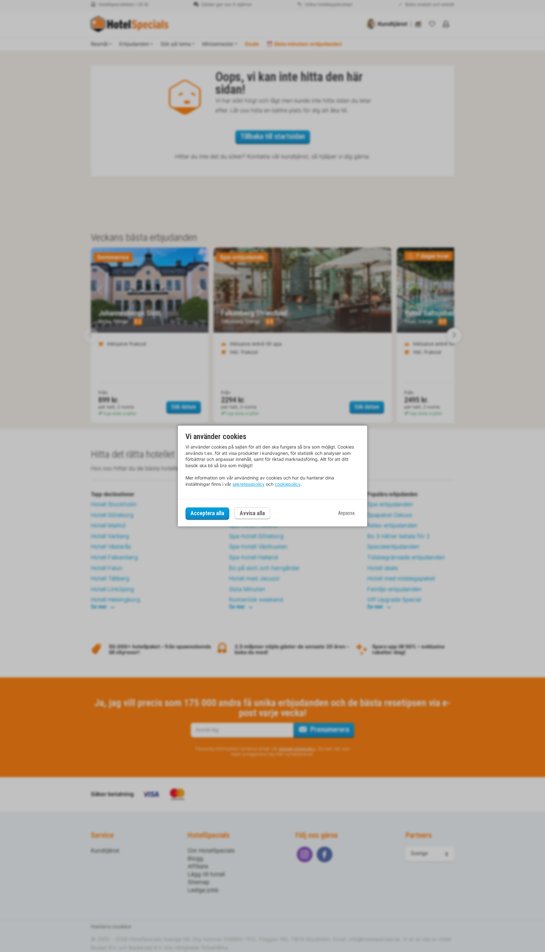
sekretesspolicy (248, 484)
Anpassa (346, 513)
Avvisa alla (252, 513)
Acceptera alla (207, 513)
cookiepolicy (288, 484)
